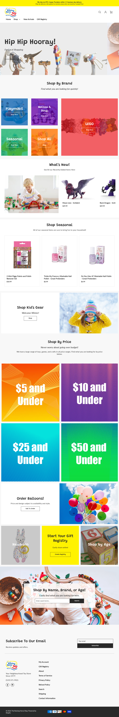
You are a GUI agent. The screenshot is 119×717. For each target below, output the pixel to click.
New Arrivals (29, 19)
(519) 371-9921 (12, 680)
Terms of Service (45, 675)
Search (76, 601)
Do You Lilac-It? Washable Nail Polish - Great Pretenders (96, 277)
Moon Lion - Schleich (71, 203)
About (41, 671)
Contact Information (47, 698)
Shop (16, 19)
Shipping (42, 694)
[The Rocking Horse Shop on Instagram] (12, 686)
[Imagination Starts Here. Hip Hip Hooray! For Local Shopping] (59, 49)
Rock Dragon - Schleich (109, 203)
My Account (44, 662)
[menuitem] (8, 19)
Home (8, 19)
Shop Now (14, 114)
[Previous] (16, 45)
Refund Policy (44, 684)
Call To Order (30, 508)
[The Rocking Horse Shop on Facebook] (7, 686)
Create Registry (60, 554)
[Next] (113, 194)
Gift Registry (42, 19)
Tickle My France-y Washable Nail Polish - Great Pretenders (58, 277)
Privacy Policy (44, 680)
